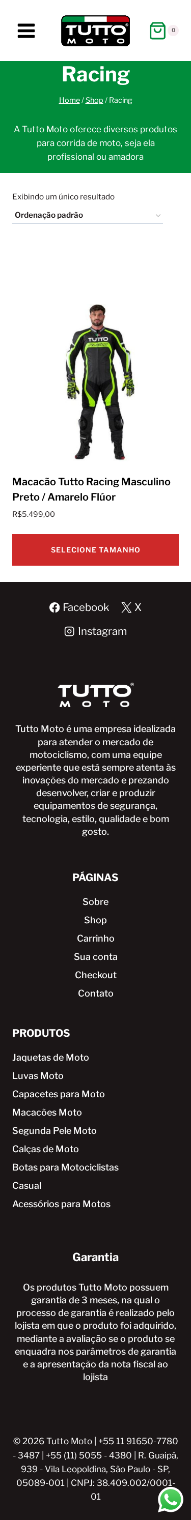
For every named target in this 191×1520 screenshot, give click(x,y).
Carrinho (96, 938)
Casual (26, 1185)
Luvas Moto (38, 1075)
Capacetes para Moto (58, 1094)
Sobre (95, 901)
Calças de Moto (45, 1149)
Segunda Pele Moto (54, 1130)
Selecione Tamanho (96, 549)
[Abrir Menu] (26, 30)
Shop (95, 920)
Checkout (96, 975)
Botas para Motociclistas (65, 1167)
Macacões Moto (47, 1112)
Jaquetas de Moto (50, 1057)
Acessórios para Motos (61, 1204)
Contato (96, 993)
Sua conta (96, 956)
